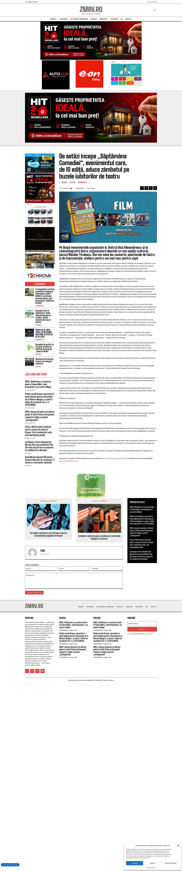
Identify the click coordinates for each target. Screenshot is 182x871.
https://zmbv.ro (44, 554)
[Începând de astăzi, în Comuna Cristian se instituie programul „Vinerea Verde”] (29, 347)
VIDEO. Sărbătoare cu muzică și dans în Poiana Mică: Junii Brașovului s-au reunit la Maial (38, 384)
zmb (70, 188)
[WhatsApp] (155, 188)
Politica (28, 453)
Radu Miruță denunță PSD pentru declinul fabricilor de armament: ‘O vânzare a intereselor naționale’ (40, 460)
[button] (178, 846)
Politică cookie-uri (151, 867)
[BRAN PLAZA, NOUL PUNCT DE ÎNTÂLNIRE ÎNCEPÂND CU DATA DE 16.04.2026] (29, 333)
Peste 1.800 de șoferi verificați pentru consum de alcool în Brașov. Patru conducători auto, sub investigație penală (38, 430)
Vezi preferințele (170, 863)
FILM (71, 366)
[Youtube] (42, 671)
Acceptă (135, 863)
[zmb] (60, 188)
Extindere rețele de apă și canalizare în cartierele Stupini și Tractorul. (99, 537)
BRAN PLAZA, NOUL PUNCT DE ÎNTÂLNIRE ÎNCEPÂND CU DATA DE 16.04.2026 (44, 333)
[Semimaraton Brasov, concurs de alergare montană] (29, 362)
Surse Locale (30, 438)
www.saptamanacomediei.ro (114, 458)
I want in (141, 629)
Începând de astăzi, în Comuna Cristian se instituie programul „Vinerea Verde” (44, 348)
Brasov (38, 325)
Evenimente (39, 306)
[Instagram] (32, 671)
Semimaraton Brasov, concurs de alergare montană (44, 361)
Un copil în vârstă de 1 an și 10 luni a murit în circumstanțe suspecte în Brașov (48, 534)
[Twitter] (146, 188)
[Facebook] (142, 188)
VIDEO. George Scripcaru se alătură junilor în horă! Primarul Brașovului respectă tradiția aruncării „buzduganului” (40, 415)
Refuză (152, 863)
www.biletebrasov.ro (69, 461)
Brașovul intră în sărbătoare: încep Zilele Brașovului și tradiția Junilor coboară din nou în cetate (43, 316)
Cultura (72, 182)
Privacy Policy (148, 634)
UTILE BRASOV (30, 390)
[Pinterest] (151, 188)
